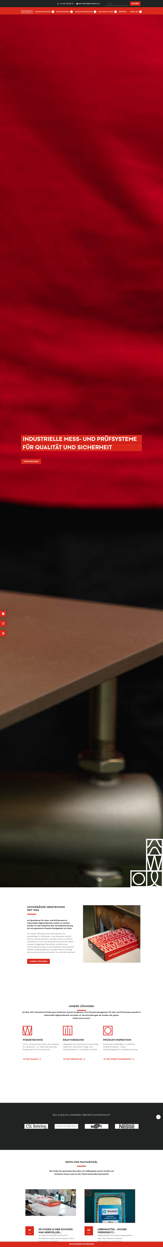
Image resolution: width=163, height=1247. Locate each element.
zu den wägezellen (72, 1059)
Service (122, 12)
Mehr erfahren (31, 461)
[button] (44, 11)
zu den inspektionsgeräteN (117, 1059)
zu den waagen (30, 1059)
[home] (26, 11)
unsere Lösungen (38, 961)
